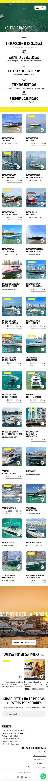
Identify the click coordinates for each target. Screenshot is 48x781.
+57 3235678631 (39, 763)
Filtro (7, 109)
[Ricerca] (7, 6)
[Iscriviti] (43, 714)
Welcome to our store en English (24, 1)
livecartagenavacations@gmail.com (15, 733)
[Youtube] (26, 777)
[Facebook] (18, 777)
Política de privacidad (10, 736)
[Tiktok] (30, 777)
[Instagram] (22, 777)
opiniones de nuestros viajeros (24, 642)
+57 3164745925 (40, 759)
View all (43, 655)
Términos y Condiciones (10, 739)
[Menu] (2, 6)
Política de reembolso (9, 741)
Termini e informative (24, 772)
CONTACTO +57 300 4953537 (13, 731)
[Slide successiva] (43, 674)
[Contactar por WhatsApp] (43, 776)
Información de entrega (10, 744)
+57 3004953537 (39, 756)
